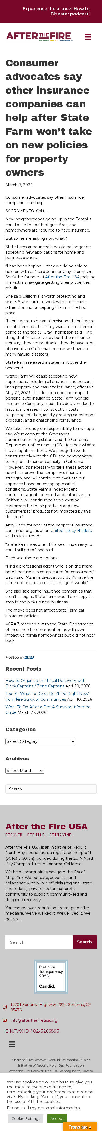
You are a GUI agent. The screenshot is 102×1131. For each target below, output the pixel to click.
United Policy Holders (71, 530)
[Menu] (88, 36)
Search (84, 942)
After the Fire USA (62, 277)
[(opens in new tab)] (51, 976)
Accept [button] (57, 1118)
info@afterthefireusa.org (34, 1020)
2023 (29, 657)
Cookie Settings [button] (25, 1118)
